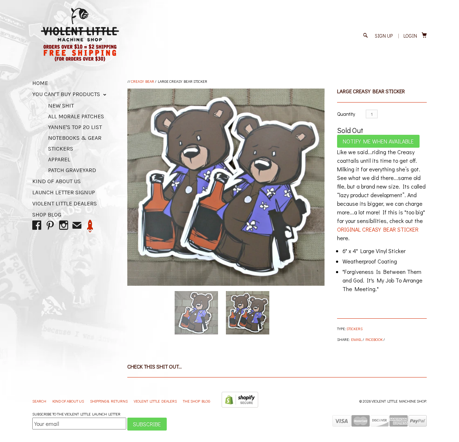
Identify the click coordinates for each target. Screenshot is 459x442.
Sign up (384, 35)
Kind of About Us (56, 181)
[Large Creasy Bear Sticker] (226, 187)
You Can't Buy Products (66, 94)
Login (410, 35)
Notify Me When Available (378, 141)
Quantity (346, 113)
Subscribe (147, 424)
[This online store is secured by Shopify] (240, 406)
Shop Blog (46, 214)
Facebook (374, 339)
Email (356, 339)
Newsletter (90, 226)
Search (39, 401)
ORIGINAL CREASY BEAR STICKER (377, 229)
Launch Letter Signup (63, 192)
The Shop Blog (196, 401)
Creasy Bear (142, 81)
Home (40, 83)
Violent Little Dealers (64, 203)
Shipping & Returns (109, 401)
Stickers (354, 328)
